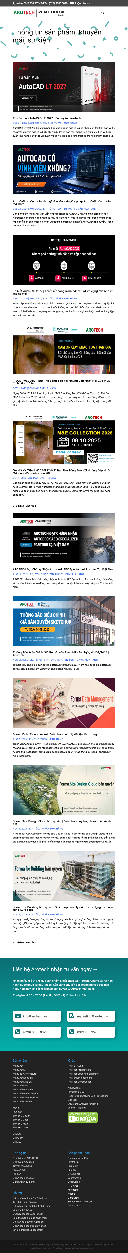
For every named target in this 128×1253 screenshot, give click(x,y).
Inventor (17, 1111)
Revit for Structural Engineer (83, 1073)
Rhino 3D (73, 1165)
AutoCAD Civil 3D (22, 1101)
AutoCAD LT (19, 1069)
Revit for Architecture (79, 1069)
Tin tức (47, 123)
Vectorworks (74, 1177)
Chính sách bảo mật (23, 1177)
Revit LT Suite (75, 1065)
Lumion (72, 1169)
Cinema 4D (74, 1173)
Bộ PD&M (18, 1137)
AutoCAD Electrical (23, 1077)
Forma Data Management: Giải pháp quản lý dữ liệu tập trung (55, 734)
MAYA (53, 388)
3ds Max (72, 1099)
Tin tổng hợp (52, 208)
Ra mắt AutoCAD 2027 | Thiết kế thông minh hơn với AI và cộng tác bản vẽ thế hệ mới (63, 292)
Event (44, 388)
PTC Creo (73, 1185)
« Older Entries (25, 505)
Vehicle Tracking (77, 1107)
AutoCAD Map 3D (22, 1081)
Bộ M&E (17, 1141)
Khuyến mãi (19, 1169)
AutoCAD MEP (20, 1085)
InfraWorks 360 (76, 1091)
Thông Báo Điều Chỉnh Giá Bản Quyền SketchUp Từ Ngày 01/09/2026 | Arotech (61, 654)
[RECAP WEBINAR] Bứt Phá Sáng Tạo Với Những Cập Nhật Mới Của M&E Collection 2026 (61, 382)
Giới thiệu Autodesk (23, 1161)
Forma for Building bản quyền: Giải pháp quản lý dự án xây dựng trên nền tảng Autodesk (63, 908)
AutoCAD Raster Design (25, 1093)
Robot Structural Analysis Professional (88, 1095)
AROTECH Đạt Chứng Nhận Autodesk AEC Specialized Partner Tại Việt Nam (63, 569)
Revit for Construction (80, 1081)
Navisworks (74, 1087)
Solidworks (74, 1181)
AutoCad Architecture (24, 1073)
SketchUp (36, 659)
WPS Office (74, 1205)
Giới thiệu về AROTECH (25, 1158)
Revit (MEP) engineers (80, 1077)
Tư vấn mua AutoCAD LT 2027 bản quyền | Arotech (47, 118)
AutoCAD (35, 123)
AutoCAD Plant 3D (23, 1089)
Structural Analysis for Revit (83, 1103)
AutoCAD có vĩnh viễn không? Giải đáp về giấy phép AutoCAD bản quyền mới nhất (62, 203)
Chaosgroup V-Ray (78, 1158)
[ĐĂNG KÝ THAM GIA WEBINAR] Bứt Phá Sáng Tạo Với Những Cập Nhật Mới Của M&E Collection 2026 (61, 472)
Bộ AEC (17, 1133)
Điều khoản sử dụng (24, 1181)
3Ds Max (33, 388)
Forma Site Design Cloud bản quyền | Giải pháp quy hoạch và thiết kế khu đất (62, 823)
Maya (16, 1107)
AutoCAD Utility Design (25, 1097)
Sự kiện (17, 1173)
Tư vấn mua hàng (65, 123)
